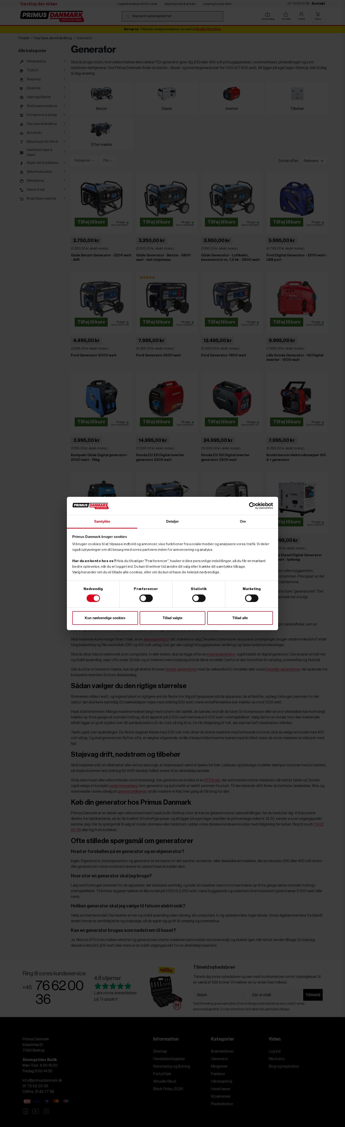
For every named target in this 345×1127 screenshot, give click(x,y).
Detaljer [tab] (172, 521)
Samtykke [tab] (102, 521)
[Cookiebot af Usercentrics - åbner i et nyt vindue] (252, 505)
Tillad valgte (172, 618)
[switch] (146, 598)
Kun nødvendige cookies (105, 618)
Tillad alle (240, 618)
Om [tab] (243, 521)
